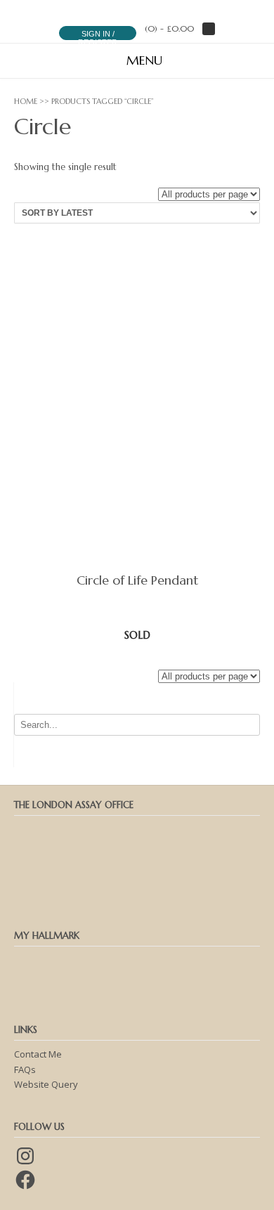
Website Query (46, 1084)
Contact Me (38, 1054)
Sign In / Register (97, 38)
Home (25, 101)
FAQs (25, 1069)
